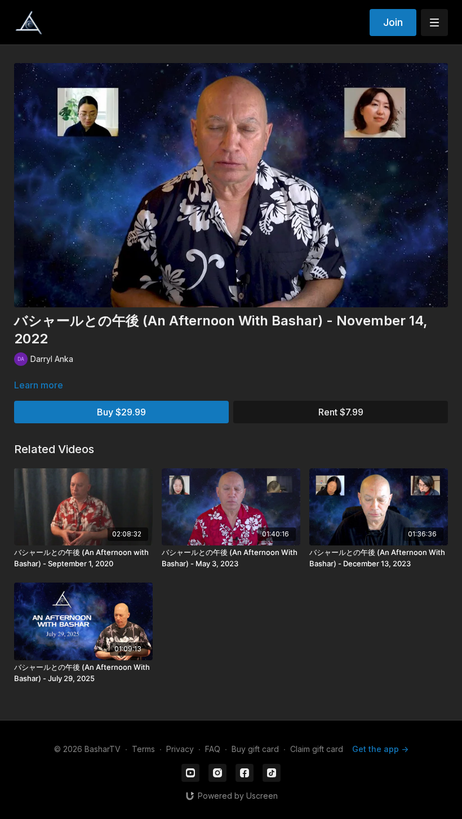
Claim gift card (316, 749)
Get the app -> (380, 749)
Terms (143, 749)
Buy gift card (255, 749)
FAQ (212, 749)
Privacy (180, 749)
